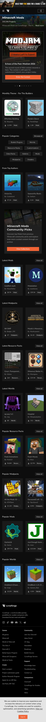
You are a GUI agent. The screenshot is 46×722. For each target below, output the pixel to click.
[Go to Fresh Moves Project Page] (35, 451)
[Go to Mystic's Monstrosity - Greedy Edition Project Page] (35, 322)
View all (39, 261)
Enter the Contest (23, 77)
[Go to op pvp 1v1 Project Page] (12, 408)
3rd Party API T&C (8, 684)
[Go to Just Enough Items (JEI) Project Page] (35, 536)
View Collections (23, 249)
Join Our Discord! (30, 634)
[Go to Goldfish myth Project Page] (12, 280)
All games (5, 634)
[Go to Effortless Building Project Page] (12, 113)
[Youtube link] (12, 622)
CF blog (27, 642)
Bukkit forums (29, 653)
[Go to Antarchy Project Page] (12, 187)
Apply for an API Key (9, 680)
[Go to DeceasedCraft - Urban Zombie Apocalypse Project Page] (35, 493)
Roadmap (27, 649)
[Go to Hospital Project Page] (35, 408)
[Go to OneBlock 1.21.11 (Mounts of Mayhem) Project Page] (35, 579)
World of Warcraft (8, 642)
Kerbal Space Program (9, 653)
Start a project (7, 669)
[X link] (20, 622)
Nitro (26, 693)
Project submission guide (10, 673)
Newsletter (28, 645)
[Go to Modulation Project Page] (35, 280)
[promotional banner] (23, 3)
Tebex (26, 689)
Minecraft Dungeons (9, 656)
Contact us (28, 673)
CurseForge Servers (31, 656)
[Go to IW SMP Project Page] (12, 322)
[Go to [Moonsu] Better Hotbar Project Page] (35, 365)
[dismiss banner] (42, 2)
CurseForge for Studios (32, 685)
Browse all (38, 136)
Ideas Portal (28, 638)
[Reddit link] (24, 622)
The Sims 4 (6, 645)
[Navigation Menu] (3, 11)
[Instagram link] (3, 622)
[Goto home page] (8, 11)
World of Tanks (7, 660)
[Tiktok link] (7, 622)
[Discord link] (16, 622)
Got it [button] (23, 717)
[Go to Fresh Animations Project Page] (12, 451)
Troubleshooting (29, 669)
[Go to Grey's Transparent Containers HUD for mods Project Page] (12, 365)
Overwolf (27, 682)
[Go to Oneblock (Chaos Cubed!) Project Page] (12, 579)
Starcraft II (6, 649)
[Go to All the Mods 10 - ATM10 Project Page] (12, 493)
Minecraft (5, 638)
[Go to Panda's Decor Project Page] (35, 113)
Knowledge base (30, 665)
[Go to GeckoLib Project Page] (12, 536)
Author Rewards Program (11, 676)
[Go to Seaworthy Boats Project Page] (35, 187)
